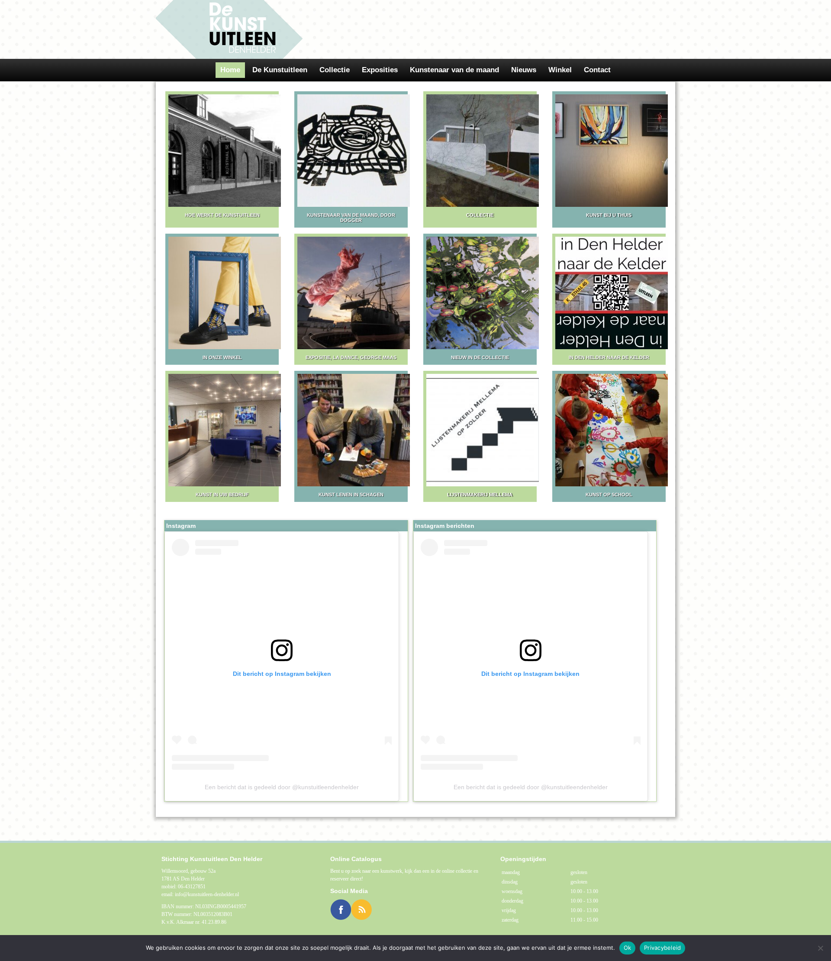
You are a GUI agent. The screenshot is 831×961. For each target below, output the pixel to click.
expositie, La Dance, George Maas (351, 357)
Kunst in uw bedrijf (222, 494)
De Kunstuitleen (279, 70)
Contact (597, 70)
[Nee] (820, 948)
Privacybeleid (662, 947)
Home (230, 70)
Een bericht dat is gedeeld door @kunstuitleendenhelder (282, 787)
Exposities (380, 70)
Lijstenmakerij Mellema (479, 494)
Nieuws (523, 70)
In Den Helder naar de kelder (609, 357)
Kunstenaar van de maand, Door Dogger (351, 217)
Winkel (560, 70)
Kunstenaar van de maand (454, 70)
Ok (627, 947)
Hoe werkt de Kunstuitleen (222, 215)
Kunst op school (609, 494)
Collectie (334, 70)
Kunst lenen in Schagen (351, 494)
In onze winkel (222, 357)
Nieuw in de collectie (480, 357)
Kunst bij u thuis (608, 215)
